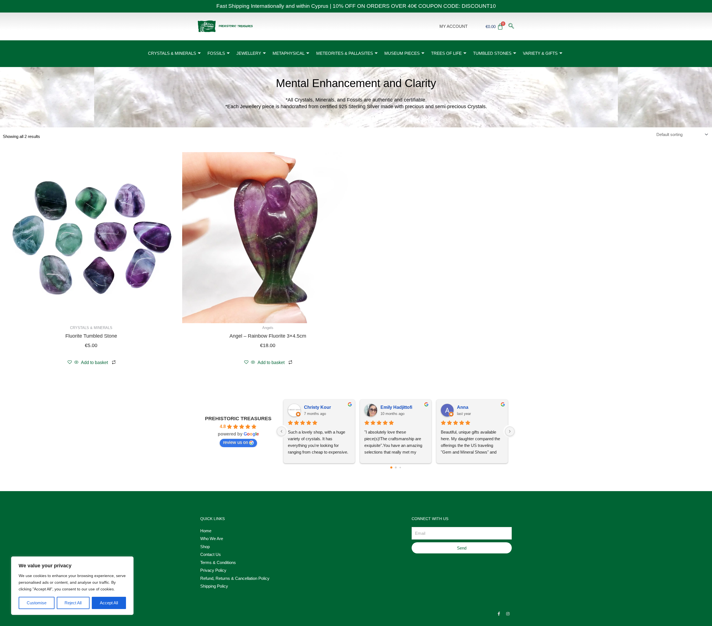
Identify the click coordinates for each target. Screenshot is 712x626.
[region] (72, 585)
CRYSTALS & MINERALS (172, 53)
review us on (235, 442)
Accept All (109, 602)
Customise (36, 602)
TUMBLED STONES (492, 53)
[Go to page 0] (391, 468)
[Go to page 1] (396, 468)
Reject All (73, 602)
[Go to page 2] (400, 467)
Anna (462, 407)
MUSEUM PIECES (402, 53)
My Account (453, 26)
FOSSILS (216, 53)
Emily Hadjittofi (396, 407)
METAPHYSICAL (289, 53)
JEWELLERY (248, 53)
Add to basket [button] (94, 362)
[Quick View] (76, 362)
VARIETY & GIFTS (540, 53)
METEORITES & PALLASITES (344, 53)
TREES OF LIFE (446, 53)
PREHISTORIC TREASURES (238, 418)
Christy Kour (317, 407)
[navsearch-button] (511, 26)
